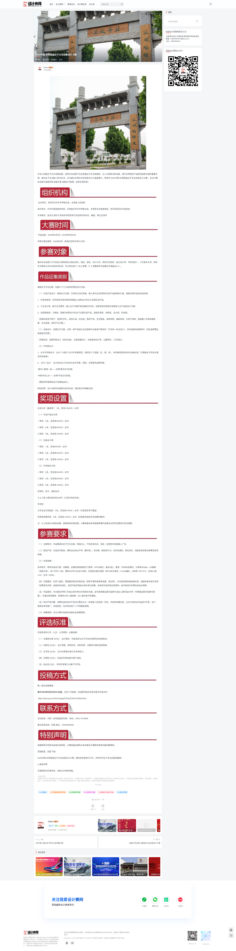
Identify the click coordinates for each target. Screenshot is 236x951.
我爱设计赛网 (97, 938)
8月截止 (54, 59)
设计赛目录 (82, 4)
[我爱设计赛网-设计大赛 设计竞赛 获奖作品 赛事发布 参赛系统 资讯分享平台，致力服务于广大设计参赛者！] (31, 932)
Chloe (45, 67)
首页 (51, 4)
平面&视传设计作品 (59, 792)
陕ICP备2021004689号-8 (84, 938)
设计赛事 (59, 4)
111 (52, 826)
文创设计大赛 (90, 792)
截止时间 (46, 59)
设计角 (92, 4)
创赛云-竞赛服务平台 (112, 938)
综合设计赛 (123, 792)
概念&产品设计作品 (107, 792)
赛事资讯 (71, 4)
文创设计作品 (75, 792)
